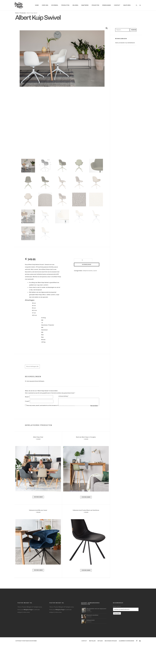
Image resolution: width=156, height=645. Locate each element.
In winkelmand (86, 264)
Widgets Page (28, 609)
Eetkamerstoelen (88, 270)
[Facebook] (136, 641)
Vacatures (127, 5)
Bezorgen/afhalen (111, 640)
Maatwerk (85, 5)
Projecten (95, 5)
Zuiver (95, 270)
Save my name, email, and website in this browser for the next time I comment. (51, 405)
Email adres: (117, 606)
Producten (65, 5)
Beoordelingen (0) (32, 366)
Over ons (45, 5)
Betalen (100, 640)
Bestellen (92, 640)
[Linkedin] (140, 641)
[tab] (32, 366)
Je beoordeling (63, 396)
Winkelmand (106, 5)
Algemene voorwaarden (126, 640)
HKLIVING (75, 5)
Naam (27, 397)
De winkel (54, 5)
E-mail (27, 401)
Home (37, 5)
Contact (117, 5)
